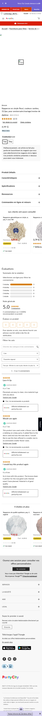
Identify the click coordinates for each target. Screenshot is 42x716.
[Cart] (38, 18)
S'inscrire (7, 627)
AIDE (4, 599)
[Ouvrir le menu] (3, 18)
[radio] (5, 142)
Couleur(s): (6, 137)
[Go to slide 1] (21, 62)
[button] (5, 325)
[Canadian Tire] (5, 9)
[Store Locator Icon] (1, 13)
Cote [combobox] (5, 353)
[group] (10, 243)
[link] (10, 119)
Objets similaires (25, 122)
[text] (16, 248)
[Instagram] (14, 659)
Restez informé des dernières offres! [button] (20, 714)
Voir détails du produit (10, 122)
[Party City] (37, 9)
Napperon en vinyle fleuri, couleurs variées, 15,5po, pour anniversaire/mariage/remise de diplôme (21, 112)
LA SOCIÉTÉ (6, 592)
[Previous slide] (3, 3)
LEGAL (4, 607)
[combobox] (22, 365)
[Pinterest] (9, 659)
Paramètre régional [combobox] (9, 359)
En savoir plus (7, 642)
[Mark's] (26, 9)
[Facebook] (4, 659)
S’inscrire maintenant (30, 576)
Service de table (35, 29)
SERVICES (6, 584)
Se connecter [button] (21, 569)
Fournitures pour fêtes (18, 29)
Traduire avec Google (10, 397)
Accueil (4, 29)
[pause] (6, 3)
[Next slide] (39, 3)
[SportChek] (16, 9)
